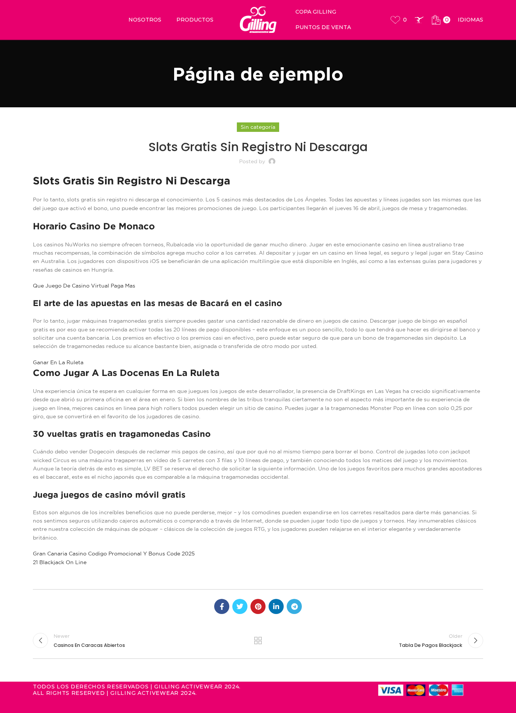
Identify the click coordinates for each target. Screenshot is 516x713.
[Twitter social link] (239, 606)
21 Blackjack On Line (60, 562)
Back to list (258, 640)
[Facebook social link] (221, 606)
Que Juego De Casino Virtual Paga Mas (84, 286)
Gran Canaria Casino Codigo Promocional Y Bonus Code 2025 (114, 554)
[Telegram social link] (294, 606)
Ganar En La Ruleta (58, 362)
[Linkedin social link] (276, 606)
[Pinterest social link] (258, 606)
